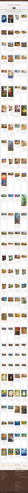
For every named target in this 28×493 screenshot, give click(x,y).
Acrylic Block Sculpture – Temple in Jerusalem (4, 276)
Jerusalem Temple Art (4, 474)
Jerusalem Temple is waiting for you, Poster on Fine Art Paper (24, 237)
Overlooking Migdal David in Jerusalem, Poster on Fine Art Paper (17, 236)
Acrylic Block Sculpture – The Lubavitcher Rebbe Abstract (11, 114)
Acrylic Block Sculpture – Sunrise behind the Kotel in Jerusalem (17, 290)
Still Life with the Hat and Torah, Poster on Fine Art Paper (4, 37)
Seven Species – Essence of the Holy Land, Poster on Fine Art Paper (24, 20)
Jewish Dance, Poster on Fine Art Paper (4, 426)
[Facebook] (26, 477)
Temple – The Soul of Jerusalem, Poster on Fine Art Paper (10, 247)
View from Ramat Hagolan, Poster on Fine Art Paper (10, 153)
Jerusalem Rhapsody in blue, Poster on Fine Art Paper (24, 458)
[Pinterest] (23, 477)
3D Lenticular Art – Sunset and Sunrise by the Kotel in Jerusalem (24, 149)
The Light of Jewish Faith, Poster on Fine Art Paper (24, 208)
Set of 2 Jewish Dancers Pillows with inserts (24, 368)
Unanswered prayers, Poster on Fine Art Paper (24, 49)
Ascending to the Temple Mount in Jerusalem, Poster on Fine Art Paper (4, 131)
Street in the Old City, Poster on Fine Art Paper (24, 336)
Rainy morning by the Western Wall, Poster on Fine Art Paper (17, 226)
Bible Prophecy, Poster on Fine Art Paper (24, 426)
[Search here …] (24, 2)
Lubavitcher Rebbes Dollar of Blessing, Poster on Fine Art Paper (10, 25)
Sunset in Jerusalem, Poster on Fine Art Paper (4, 236)
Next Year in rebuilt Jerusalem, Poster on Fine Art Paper (17, 61)
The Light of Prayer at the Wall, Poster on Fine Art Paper (11, 81)
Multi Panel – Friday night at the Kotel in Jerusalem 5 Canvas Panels (17, 36)
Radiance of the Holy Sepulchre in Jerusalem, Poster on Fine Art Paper (17, 166)
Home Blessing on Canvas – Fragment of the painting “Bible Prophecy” (4, 383)
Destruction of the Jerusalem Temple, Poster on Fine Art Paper (17, 261)
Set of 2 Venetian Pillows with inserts (11, 332)
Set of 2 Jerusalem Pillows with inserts (4, 368)
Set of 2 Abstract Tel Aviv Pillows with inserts (4, 358)
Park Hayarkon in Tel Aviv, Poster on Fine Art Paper (4, 145)
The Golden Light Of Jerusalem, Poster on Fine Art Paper (24, 61)
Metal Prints (16, 489)
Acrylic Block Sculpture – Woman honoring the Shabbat (24, 277)
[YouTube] (20, 477)
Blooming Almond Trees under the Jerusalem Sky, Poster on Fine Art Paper (10, 50)
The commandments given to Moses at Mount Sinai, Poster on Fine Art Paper (17, 338)
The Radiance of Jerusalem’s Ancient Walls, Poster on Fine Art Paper (24, 75)
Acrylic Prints (16, 490)
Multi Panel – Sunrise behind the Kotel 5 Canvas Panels (24, 36)
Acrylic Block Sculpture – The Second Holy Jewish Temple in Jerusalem (11, 276)
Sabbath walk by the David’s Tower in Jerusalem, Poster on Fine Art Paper (17, 248)
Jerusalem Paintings (3, 472)
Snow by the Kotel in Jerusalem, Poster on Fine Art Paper (4, 218)
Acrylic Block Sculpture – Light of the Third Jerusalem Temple (17, 278)
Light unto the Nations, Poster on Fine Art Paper (4, 398)
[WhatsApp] (21, 477)
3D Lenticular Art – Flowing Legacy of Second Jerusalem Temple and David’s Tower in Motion (10, 134)
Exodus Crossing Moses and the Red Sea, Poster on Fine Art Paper (4, 304)
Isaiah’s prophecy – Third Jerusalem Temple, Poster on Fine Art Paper (24, 166)
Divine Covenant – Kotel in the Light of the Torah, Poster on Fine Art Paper (4, 75)
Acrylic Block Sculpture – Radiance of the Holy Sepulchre (11, 167)
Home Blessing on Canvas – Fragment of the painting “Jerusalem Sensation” (24, 399)
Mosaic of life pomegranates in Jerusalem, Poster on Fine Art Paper (10, 99)
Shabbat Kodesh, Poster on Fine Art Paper (4, 322)
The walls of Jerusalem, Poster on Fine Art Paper (10, 217)
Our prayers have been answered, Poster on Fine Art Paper (17, 380)
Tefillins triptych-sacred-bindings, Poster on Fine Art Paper (17, 200)
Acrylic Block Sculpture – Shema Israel (11, 263)
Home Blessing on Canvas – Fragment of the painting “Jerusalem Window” (10, 399)
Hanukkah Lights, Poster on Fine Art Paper (10, 177)
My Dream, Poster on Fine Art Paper (24, 319)
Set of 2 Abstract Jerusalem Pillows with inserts (24, 358)
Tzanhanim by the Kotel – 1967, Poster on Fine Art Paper (24, 416)
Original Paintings (3, 476)
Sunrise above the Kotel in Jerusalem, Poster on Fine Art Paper (17, 146)
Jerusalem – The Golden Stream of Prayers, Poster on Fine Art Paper (4, 48)
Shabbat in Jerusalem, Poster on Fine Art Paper (10, 457)
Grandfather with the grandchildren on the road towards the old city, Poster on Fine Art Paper (24, 248)
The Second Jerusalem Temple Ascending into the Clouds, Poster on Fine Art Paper (17, 304)
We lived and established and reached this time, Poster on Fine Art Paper (10, 65)
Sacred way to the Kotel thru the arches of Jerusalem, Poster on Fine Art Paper (4, 189)
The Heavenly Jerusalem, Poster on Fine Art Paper (24, 439)
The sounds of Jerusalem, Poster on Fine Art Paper (10, 426)
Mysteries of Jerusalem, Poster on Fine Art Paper (4, 410)
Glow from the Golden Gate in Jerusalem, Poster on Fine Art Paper (24, 218)
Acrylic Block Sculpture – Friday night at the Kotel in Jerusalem (24, 180)
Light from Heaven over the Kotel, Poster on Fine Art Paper (17, 75)
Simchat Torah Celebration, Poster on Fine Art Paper (17, 438)
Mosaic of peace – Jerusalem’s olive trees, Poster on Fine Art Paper (24, 119)
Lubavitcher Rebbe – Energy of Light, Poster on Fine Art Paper (4, 114)
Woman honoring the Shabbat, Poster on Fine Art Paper (4, 458)
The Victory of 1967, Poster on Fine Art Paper (10, 36)
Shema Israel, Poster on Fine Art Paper (17, 414)
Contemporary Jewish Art (4, 475)
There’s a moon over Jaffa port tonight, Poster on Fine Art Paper (10, 319)
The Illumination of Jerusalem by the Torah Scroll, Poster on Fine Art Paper (17, 91)
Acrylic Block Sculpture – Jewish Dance (11, 290)
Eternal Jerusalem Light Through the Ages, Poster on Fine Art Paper (4, 62)
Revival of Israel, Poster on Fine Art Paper (24, 91)
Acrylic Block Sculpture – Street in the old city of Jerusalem (4, 292)
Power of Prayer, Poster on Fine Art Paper (10, 411)
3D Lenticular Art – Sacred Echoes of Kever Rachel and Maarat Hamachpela (17, 130)
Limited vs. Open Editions (18, 488)
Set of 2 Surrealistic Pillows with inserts (4, 332)
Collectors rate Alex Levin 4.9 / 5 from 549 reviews (6, 465)
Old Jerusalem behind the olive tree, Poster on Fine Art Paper (4, 247)
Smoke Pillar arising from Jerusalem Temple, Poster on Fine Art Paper (10, 237)
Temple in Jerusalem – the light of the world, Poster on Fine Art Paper (17, 320)
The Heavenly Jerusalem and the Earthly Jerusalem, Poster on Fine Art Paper (4, 443)
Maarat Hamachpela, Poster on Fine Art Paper (10, 303)
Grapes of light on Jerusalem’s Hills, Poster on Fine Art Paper (4, 100)
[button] (14, 8)
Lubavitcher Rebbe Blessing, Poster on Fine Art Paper (4, 25)
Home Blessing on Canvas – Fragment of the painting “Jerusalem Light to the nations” (17, 399)
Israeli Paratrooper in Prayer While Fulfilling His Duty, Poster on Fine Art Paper (24, 307)
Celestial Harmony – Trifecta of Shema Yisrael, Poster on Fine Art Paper (4, 200)
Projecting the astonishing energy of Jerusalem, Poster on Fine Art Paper (17, 428)
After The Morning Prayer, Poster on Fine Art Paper (17, 48)
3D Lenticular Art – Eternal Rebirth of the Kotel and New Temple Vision (24, 132)
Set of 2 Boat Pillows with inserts (11, 358)
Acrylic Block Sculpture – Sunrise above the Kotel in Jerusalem (4, 165)
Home (17, 13)
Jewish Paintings (3, 473)
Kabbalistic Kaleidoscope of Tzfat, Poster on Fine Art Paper (10, 199)
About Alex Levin (17, 483)
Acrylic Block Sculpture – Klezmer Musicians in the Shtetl (17, 180)
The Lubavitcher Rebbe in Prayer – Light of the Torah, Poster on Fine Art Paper (17, 115)
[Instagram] (24, 477)
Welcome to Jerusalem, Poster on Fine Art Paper (24, 259)
